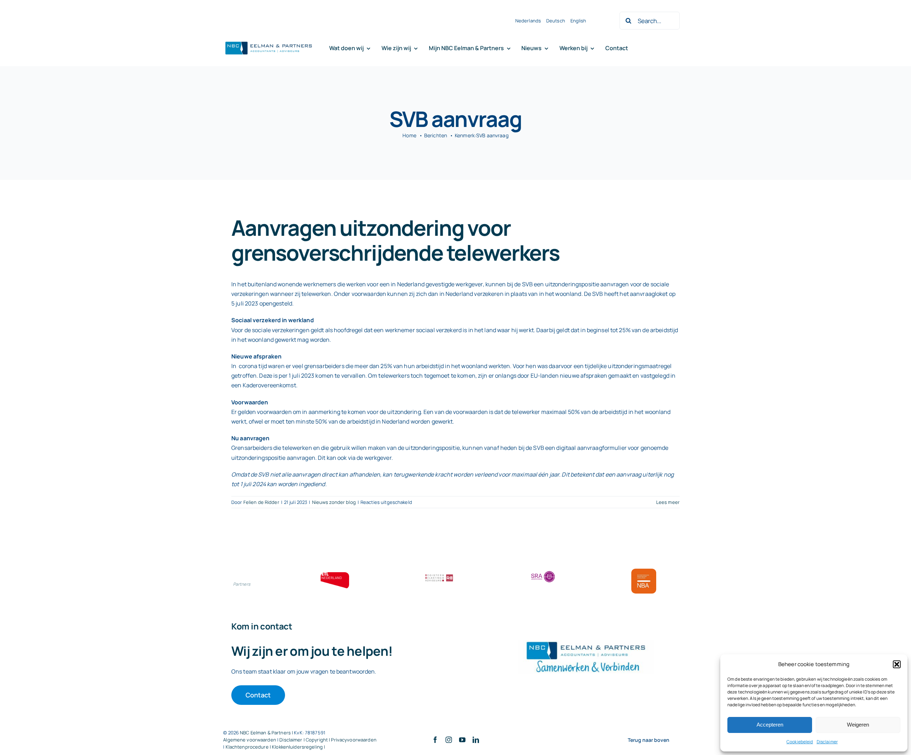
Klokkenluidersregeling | (298, 747)
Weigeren (858, 725)
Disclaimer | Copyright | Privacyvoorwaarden (327, 740)
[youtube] (462, 740)
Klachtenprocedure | (249, 747)
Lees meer (668, 502)
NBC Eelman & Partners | (267, 732)
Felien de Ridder (261, 502)
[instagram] (449, 740)
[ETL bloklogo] (335, 575)
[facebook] (435, 740)
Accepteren (770, 725)
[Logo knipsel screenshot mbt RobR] (268, 42)
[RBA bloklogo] (439, 575)
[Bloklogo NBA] (643, 571)
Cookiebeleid (799, 742)
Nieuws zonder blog (334, 502)
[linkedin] (476, 740)
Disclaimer (827, 742)
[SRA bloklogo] (543, 571)
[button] (896, 664)
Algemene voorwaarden (249, 740)
